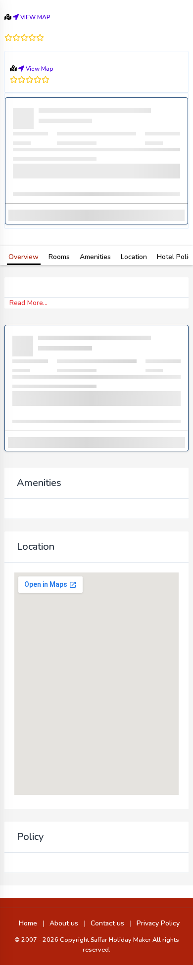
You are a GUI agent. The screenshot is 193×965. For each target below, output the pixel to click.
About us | (67, 923)
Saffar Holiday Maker (121, 939)
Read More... (28, 302)
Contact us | (111, 923)
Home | (32, 923)
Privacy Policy (158, 923)
